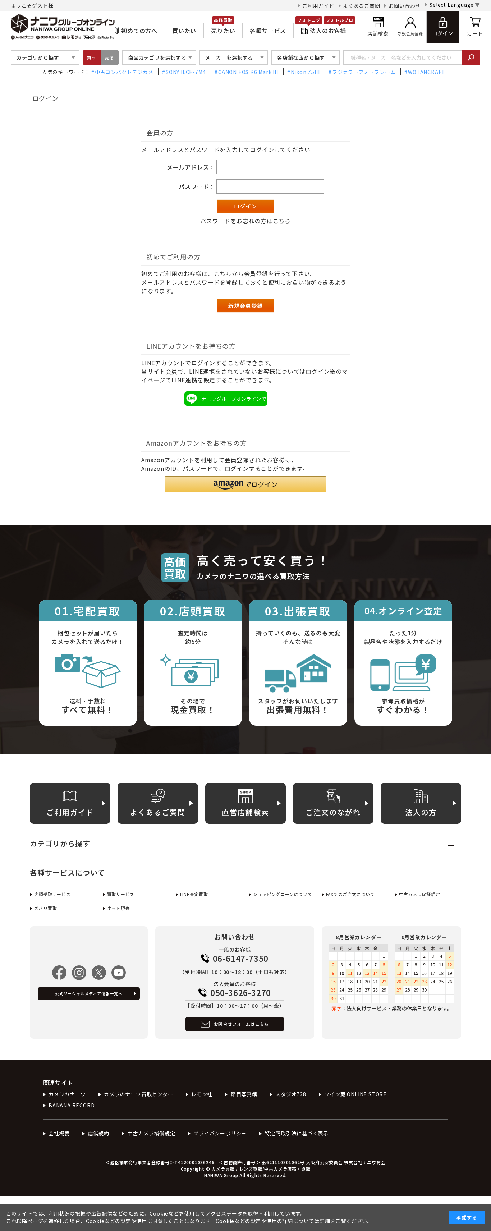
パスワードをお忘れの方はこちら (245, 220)
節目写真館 (244, 1094)
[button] (245, 484)
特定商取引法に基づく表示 (297, 1133)
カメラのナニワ (67, 1094)
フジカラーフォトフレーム (363, 71)
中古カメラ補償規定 (151, 1133)
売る (109, 57)
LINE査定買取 (194, 894)
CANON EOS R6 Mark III (248, 71)
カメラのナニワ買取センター (138, 1094)
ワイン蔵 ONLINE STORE (355, 1094)
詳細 (325, 1221)
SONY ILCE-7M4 (186, 71)
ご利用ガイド (318, 5)
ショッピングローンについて (282, 894)
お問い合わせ (405, 5)
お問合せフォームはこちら (241, 1024)
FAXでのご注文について (350, 894)
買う (91, 57)
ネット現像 (118, 908)
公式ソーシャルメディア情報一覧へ (89, 993)
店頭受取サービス (52, 894)
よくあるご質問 (361, 5)
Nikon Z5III (305, 71)
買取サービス (120, 894)
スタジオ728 (290, 1094)
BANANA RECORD (72, 1105)
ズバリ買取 (45, 908)
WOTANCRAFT (426, 71)
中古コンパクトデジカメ (124, 71)
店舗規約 (98, 1133)
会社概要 (59, 1133)
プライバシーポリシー (220, 1133)
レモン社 (201, 1094)
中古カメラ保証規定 (419, 894)
